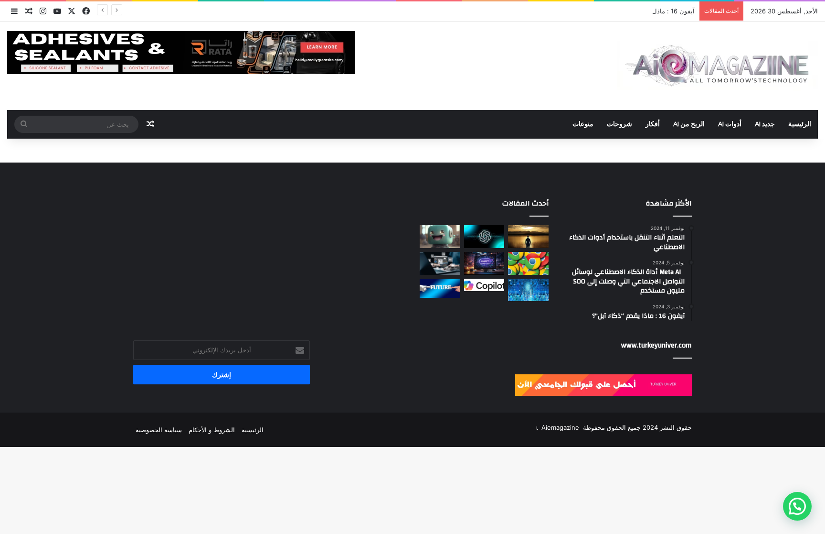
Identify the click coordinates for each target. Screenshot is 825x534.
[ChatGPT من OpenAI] (484, 263)
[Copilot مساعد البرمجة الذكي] (484, 285)
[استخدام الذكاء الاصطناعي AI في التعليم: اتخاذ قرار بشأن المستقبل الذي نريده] (440, 288)
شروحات (619, 124)
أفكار (652, 124)
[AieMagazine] (717, 66)
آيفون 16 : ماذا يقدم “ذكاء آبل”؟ (652, 11)
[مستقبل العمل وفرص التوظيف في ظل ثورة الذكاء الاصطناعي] (528, 236)
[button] (797, 506)
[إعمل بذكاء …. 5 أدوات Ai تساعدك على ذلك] (440, 263)
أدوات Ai (729, 124)
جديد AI (765, 124)
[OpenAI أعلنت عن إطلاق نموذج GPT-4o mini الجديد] (484, 236)
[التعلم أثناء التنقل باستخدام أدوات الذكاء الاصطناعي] (440, 236)
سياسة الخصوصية (159, 430)
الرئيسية (799, 124)
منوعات (582, 124)
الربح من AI (689, 124)
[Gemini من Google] (528, 263)
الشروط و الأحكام (212, 430)
